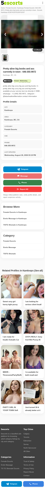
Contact (26, 475)
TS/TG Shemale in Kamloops (15, 225)
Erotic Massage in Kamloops (15, 218)
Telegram (24, 169)
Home (3, 8)
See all (38, 270)
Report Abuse (29, 472)
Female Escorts (11, 8)
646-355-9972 (29, 71)
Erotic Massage (9, 247)
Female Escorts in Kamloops (15, 212)
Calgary (26, 434)
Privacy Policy (29, 468)
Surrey (26, 444)
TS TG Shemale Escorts (10, 468)
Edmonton (27, 441)
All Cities (27, 451)
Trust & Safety (29, 461)
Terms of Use (29, 465)
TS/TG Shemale (9, 254)
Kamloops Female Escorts (25, 8)
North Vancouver (30, 448)
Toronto (26, 437)
